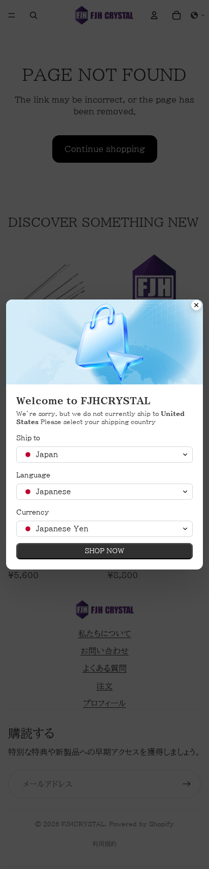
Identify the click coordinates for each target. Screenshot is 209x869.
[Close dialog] (196, 306)
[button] (104, 454)
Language (33, 475)
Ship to (28, 438)
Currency (32, 512)
